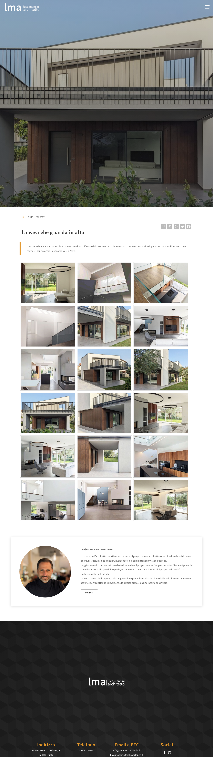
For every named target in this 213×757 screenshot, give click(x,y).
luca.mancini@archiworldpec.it (126, 755)
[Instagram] (163, 226)
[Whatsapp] (169, 226)
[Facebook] (188, 226)
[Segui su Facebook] (164, 752)
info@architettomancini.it (127, 750)
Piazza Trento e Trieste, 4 (46, 750)
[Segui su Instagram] (169, 752)
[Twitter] (182, 226)
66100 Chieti (46, 755)
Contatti (89, 592)
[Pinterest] (176, 226)
